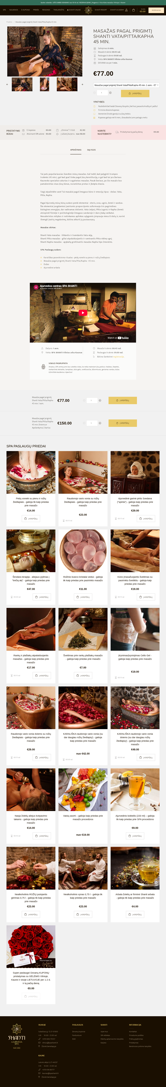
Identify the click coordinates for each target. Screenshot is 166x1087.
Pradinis (9, 21)
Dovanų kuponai (78, 1031)
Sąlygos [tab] (91, 150)
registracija (118, 357)
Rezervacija (156, 10)
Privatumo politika (136, 1035)
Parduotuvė (77, 1035)
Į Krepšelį (124, 400)
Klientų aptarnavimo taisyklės (112, 1039)
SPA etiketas (105, 1035)
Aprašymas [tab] (75, 150)
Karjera (103, 1042)
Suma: (143, 10)
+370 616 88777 (48, 1069)
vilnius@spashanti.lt (50, 1042)
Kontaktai (133, 1031)
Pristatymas (133, 1042)
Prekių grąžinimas (136, 1039)
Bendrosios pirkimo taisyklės (140, 1046)
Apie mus (104, 1031)
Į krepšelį (136, 93)
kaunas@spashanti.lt (50, 1073)
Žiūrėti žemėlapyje (48, 1046)
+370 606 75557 (48, 1039)
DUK (74, 1039)
